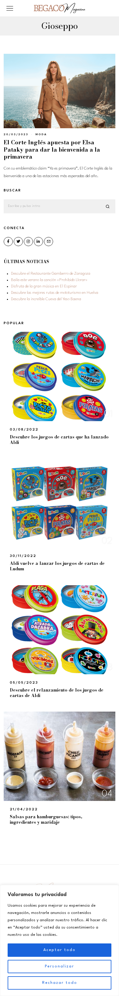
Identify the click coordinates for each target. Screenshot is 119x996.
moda (41, 134)
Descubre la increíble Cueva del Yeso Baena (46, 299)
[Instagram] (28, 241)
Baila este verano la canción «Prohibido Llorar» (49, 280)
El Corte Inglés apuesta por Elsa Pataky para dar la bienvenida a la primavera (52, 149)
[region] (59, 940)
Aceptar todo (59, 950)
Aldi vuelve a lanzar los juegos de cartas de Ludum (57, 566)
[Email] (48, 241)
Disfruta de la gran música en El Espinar (44, 286)
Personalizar (59, 966)
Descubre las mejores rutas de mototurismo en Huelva (54, 293)
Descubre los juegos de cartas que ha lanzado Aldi (59, 440)
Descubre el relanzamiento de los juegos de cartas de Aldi (56, 693)
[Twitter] (18, 241)
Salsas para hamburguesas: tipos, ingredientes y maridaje (46, 819)
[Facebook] (8, 241)
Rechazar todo (59, 983)
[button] (108, 206)
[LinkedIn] (38, 241)
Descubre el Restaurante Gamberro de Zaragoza (50, 274)
